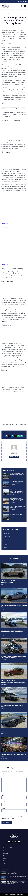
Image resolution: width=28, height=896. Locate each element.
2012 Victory (6, 424)
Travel (5, 547)
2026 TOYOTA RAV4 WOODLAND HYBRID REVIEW (17, 507)
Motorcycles (7, 536)
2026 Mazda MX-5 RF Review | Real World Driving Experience (16, 482)
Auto (10, 476)
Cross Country (19, 424)
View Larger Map (5, 223)
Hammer (13, 425)
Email (3, 801)
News (5, 539)
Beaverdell (12, 424)
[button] (21, 6)
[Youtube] (26, 1)
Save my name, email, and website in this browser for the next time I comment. (13, 817)
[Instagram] (23, 1)
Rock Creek (22, 425)
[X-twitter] (21, 1)
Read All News (14, 456)
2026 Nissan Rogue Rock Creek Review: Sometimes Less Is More (17, 474)
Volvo (13, 494)
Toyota (13, 509)
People (5, 541)
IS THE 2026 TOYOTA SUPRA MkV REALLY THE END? (16, 515)
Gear (5, 544)
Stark (6, 758)
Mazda (13, 484)
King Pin (17, 425)
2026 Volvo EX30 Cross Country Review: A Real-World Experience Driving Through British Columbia (17, 491)
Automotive (6, 533)
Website (3, 808)
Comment (4, 776)
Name (3, 795)
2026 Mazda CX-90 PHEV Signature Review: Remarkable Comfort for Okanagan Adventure (17, 499)
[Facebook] (18, 1)
